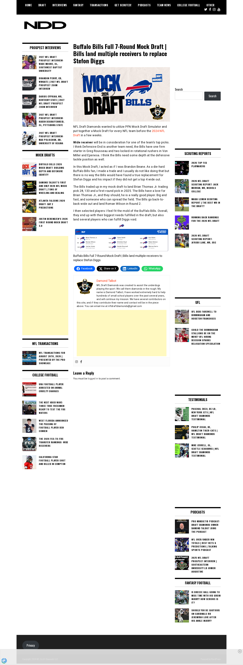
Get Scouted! (123, 5)
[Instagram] (76, 362)
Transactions (99, 5)
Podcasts (144, 5)
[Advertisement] (121, 333)
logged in (93, 378)
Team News (164, 5)
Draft (42, 5)
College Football (188, 5)
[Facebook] (81, 362)
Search (179, 89)
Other (210, 5)
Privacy (31, 645)
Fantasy (78, 5)
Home (28, 5)
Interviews (59, 5)
